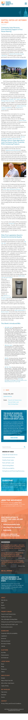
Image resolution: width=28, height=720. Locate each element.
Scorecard (5, 631)
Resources (4, 669)
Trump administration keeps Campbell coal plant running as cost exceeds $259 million (12, 562)
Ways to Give (5, 675)
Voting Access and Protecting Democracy (11, 622)
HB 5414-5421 (8, 345)
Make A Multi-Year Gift (7, 680)
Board (2, 605)
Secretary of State (5, 643)
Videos (3, 671)
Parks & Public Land (13, 402)
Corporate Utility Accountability (9, 633)
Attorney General (5, 641)
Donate (3, 678)
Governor (3, 638)
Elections (4, 650)
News (2, 664)
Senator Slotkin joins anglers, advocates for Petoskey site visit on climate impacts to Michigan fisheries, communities (13, 546)
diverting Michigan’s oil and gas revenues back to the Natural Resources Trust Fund (16, 380)
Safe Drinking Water (13, 404)
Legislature (4, 636)
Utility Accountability (8, 468)
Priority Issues (6, 611)
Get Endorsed (4, 657)
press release (22, 120)
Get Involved (5, 689)
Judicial (3, 646)
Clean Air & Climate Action (15, 400)
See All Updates (6, 571)
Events (3, 697)
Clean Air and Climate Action (8, 614)
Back (7, 390)
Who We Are (4, 600)
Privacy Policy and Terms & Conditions (11, 703)
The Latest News (21, 550)
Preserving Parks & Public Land (9, 624)
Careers (3, 608)
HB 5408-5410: (9, 327)
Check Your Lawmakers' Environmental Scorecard (10, 535)
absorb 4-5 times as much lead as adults (6, 297)
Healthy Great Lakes (8, 460)
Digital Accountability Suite (11, 524)
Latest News (5, 661)
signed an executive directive (13, 150)
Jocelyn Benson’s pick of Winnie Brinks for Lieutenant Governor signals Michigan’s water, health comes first (12, 554)
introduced (11, 223)
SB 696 (6, 358)
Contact (4, 701)
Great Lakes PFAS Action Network (12, 189)
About (3, 597)
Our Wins (3, 652)
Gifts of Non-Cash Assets (7, 683)
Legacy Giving (4, 685)
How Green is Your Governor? (12, 527)
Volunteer (3, 694)
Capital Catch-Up (8, 396)
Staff (2, 602)
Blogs (2, 666)
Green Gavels (7, 530)
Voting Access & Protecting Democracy (13, 471)
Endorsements (5, 655)
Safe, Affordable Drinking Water (9, 619)
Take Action (14, 437)
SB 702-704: (8, 367)
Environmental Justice (8, 457)
